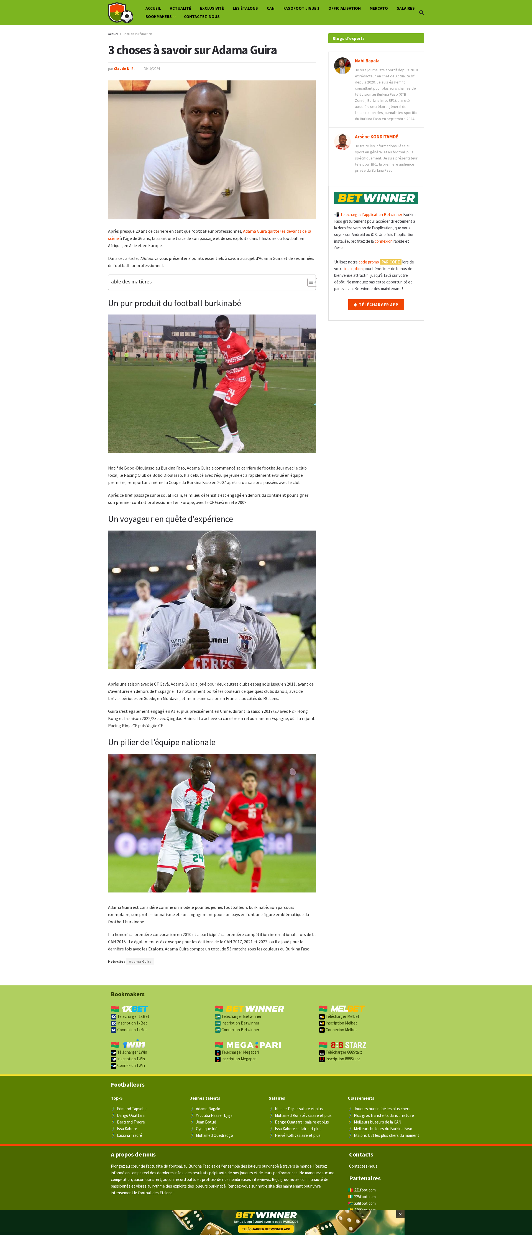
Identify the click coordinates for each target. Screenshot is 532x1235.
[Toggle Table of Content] (309, 282)
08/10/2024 (152, 68)
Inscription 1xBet (131, 1023)
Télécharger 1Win (131, 1052)
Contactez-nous (202, 16)
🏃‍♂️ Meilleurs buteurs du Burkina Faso (380, 1128)
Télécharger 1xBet (132, 1016)
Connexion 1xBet (131, 1029)
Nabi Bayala (367, 61)
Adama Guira (255, 231)
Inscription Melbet (341, 1023)
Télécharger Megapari (240, 1052)
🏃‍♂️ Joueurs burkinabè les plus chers (379, 1108)
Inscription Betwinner (240, 1023)
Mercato (379, 8)
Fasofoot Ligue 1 (301, 8)
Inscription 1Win (130, 1058)
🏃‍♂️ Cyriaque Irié (204, 1128)
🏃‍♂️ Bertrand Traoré (128, 1122)
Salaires (406, 8)
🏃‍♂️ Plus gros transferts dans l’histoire (381, 1115)
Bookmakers (158, 16)
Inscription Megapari (239, 1058)
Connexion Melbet (341, 1029)
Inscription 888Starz (342, 1058)
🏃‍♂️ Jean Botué (203, 1122)
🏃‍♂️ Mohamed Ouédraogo (211, 1135)
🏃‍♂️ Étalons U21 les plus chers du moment (383, 1135)
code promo (369, 262)
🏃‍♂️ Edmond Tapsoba (129, 1108)
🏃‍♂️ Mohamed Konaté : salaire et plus (300, 1115)
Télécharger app (378, 304)
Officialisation (344, 8)
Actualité (180, 8)
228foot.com (365, 1203)
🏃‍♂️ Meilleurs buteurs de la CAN (374, 1122)
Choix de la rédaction (137, 34)
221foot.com (365, 1190)
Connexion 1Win (130, 1065)
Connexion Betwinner (240, 1029)
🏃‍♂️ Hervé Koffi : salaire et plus (295, 1135)
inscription (353, 268)
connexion (384, 241)
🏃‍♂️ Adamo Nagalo (205, 1108)
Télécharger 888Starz (343, 1052)
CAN (271, 8)
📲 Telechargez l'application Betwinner (368, 214)
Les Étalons (245, 8)
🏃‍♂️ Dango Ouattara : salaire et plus (299, 1122)
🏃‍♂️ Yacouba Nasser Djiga (211, 1115)
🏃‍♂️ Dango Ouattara (128, 1115)
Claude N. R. (124, 68)
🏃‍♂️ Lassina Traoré (126, 1135)
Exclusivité (212, 8)
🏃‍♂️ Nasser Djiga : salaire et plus (296, 1108)
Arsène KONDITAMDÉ (376, 137)
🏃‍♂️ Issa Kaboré (124, 1128)
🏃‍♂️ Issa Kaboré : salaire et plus (295, 1128)
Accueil (153, 8)
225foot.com (365, 1196)
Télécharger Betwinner (241, 1016)
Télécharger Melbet (342, 1016)
